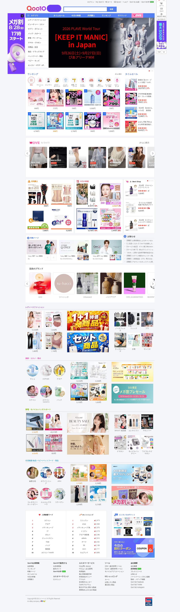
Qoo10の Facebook (137, 582)
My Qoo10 (100, 2)
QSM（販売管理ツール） (114, 566)
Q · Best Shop (135, 182)
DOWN (164, 51)
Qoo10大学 (145, 2)
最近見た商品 (109, 585)
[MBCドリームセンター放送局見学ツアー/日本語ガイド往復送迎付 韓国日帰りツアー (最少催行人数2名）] (147, 521)
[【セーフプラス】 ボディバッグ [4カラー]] (87, 196)
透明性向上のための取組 (87, 590)
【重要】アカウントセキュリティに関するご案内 (140, 262)
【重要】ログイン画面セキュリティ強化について (140, 256)
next (152, 153)
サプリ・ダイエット (35, 29)
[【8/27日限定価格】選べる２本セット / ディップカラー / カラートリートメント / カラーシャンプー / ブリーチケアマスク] (110, 219)
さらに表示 (118, 74)
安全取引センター (85, 582)
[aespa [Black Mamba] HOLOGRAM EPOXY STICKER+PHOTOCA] (128, 521)
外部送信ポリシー (85, 577)
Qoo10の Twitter (136, 585)
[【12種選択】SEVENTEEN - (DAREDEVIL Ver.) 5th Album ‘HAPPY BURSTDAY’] (128, 531)
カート (109, 2)
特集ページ (34, 238)
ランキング (33, 74)
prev (27, 153)
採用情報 (134, 569)
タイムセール (131, 74)
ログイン (90, 2)
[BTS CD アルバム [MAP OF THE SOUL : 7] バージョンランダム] (138, 521)
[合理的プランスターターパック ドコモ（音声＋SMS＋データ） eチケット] (147, 531)
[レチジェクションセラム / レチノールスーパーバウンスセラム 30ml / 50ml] (87, 219)
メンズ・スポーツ (34, 33)
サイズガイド (161, 19)
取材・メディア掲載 (138, 579)
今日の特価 (84, 181)
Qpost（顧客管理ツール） (114, 569)
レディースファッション (37, 20)
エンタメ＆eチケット (127, 515)
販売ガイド (57, 569)
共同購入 (34, 181)
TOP (159, 52)
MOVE (35, 142)
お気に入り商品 (110, 582)
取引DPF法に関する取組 (87, 587)
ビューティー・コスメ (36, 24)
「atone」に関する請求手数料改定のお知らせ (140, 253)
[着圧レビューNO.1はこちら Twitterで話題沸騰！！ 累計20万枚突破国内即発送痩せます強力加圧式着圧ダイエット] (38, 194)
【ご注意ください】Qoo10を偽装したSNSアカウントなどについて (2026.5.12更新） (140, 244)
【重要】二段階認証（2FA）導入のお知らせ (140, 259)
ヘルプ (125, 2)
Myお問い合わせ (85, 566)
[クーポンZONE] (133, 548)
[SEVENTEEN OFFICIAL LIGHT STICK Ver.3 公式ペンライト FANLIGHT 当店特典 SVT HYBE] (118, 531)
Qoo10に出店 (135, 2)
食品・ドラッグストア (36, 52)
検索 (111, 9)
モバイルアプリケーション (114, 571)
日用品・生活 (33, 47)
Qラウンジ (57, 579)
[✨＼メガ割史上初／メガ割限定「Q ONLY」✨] (74, 247)
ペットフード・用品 (35, 56)
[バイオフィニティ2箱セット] (61, 219)
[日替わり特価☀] (106, 247)
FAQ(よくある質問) (86, 569)
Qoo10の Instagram (137, 587)
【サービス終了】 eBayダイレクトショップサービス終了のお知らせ (140, 250)
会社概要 (134, 566)
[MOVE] (137, 15)
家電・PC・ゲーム (35, 38)
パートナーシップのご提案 (140, 577)
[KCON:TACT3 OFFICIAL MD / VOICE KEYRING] (118, 521)
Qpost (118, 2)
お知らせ (131, 236)
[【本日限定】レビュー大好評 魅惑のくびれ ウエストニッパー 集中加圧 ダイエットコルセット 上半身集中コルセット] (61, 194)
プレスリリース (136, 571)
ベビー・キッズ (33, 61)
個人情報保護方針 (85, 574)
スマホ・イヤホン (34, 43)
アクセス (82, 579)
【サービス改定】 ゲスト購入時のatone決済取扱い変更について (140, 247)
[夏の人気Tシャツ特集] (42, 247)
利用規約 (82, 571)
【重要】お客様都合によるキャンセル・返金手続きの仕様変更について (140, 240)
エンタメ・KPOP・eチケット (38, 65)
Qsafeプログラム (85, 585)
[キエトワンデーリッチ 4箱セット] (38, 219)
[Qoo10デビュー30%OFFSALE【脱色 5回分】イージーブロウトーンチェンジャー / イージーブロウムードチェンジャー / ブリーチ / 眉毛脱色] (110, 194)
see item (122, 314)
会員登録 (30, 566)
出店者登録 (57, 566)
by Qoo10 (45, 142)
